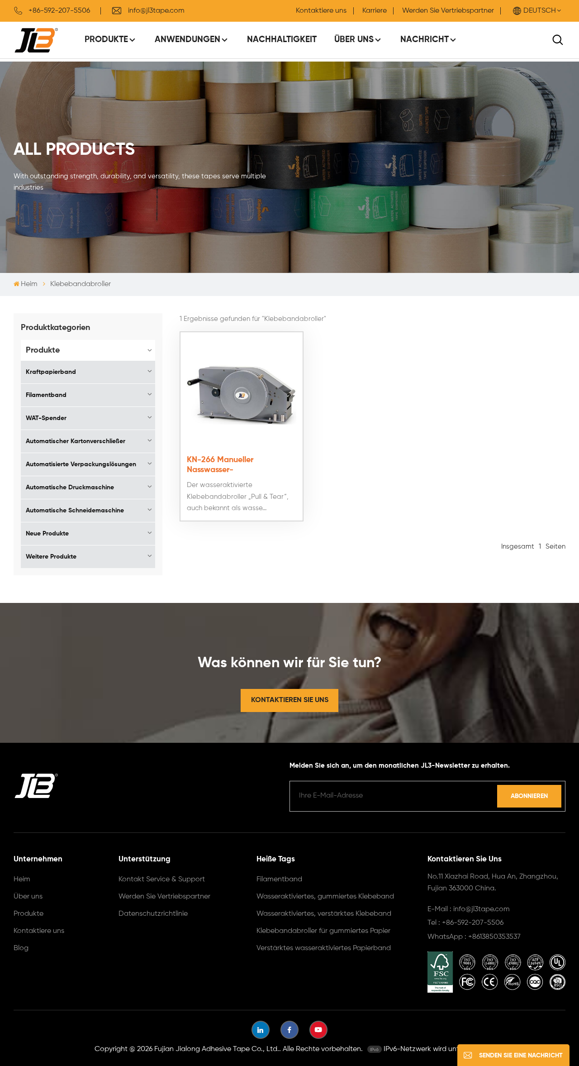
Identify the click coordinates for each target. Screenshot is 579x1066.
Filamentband (46, 395)
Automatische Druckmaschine (70, 487)
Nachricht (424, 39)
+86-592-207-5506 (59, 10)
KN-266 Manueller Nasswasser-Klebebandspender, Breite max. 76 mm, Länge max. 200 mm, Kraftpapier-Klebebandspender (241, 465)
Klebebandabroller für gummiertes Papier (323, 931)
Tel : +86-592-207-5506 (465, 923)
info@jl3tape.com (156, 10)
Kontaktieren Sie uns (289, 700)
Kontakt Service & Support (162, 879)
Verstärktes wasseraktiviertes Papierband (323, 948)
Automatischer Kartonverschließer (75, 441)
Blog (21, 948)
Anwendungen (187, 39)
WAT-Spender (46, 418)
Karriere (374, 10)
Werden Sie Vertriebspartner (448, 10)
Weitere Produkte (51, 557)
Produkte (106, 39)
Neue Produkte (47, 534)
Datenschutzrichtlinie (153, 914)
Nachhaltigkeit (282, 39)
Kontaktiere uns (321, 10)
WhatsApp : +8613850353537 (474, 937)
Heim (29, 284)
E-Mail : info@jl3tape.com (468, 909)
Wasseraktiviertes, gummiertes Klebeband (325, 896)
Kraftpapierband (51, 372)
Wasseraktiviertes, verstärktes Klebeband (323, 914)
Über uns (354, 39)
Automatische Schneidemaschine (75, 510)
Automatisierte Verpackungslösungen (81, 464)
